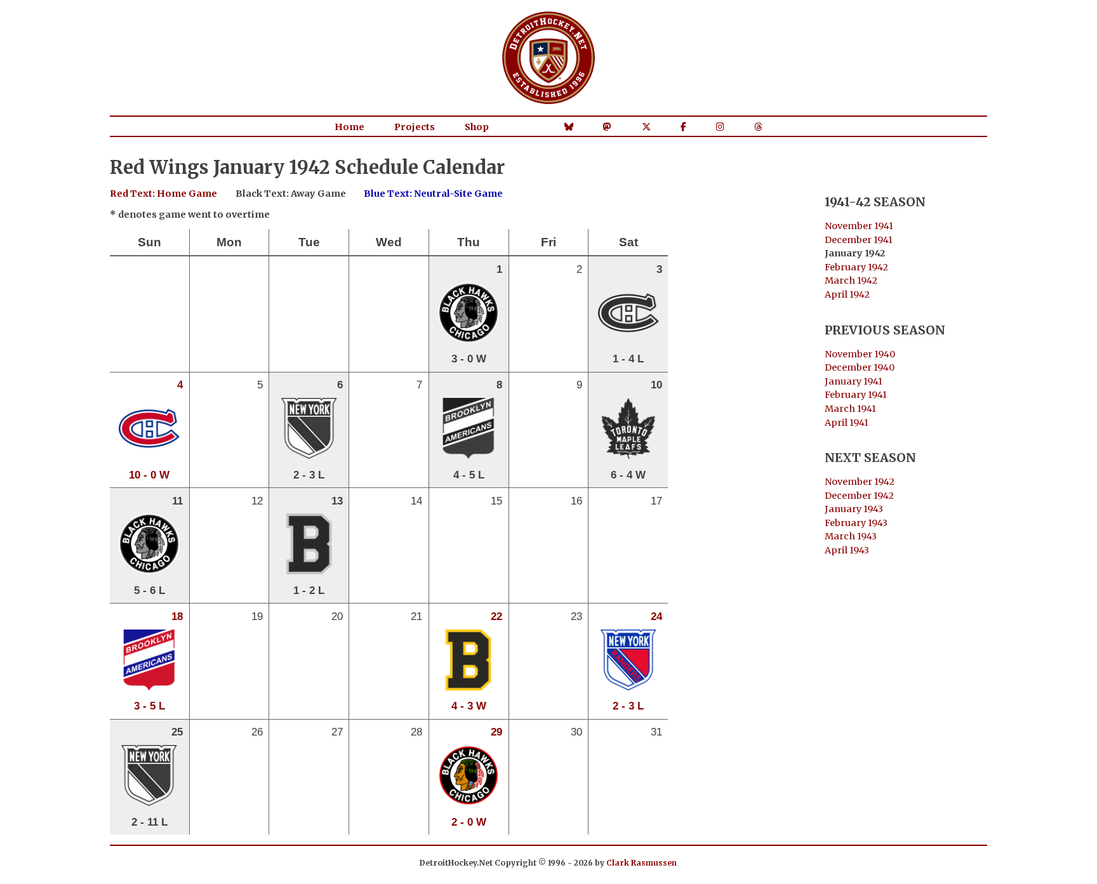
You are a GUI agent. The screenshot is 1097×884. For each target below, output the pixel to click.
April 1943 (847, 550)
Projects (414, 127)
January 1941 (853, 381)
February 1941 (856, 394)
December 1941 (859, 240)
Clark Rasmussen (641, 863)
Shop (477, 127)
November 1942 (859, 481)
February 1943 (856, 523)
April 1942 (847, 294)
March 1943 (851, 536)
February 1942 (856, 267)
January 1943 (854, 509)
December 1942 (859, 495)
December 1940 (859, 367)
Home (349, 127)
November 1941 (859, 226)
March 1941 (850, 408)
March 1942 (851, 280)
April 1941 (846, 422)
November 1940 (860, 354)
